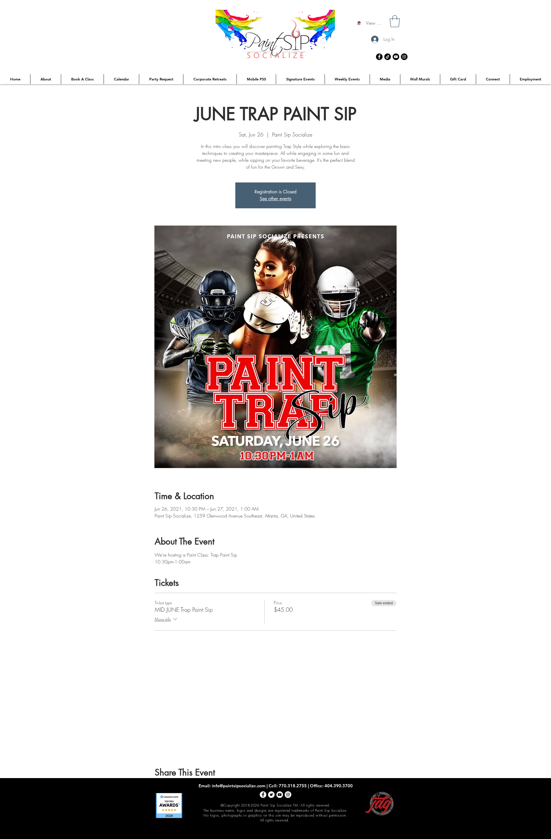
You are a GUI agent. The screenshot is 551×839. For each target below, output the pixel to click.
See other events (275, 199)
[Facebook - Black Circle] (379, 56)
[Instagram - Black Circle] (404, 56)
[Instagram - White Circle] (288, 794)
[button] (395, 21)
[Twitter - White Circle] (271, 794)
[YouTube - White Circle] (279, 794)
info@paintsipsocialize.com (238, 785)
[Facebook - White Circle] (263, 794)
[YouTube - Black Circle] (396, 56)
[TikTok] (387, 56)
